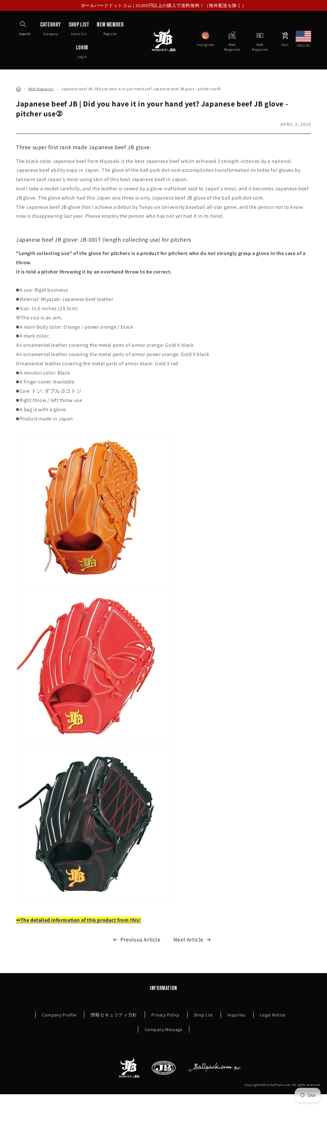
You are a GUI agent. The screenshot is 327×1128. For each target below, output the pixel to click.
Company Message (164, 1029)
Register (110, 28)
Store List (79, 28)
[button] (23, 24)
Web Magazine (41, 88)
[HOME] (18, 89)
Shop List (203, 1015)
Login (82, 51)
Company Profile (59, 1015)
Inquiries (236, 1015)
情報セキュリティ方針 (114, 1015)
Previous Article (140, 939)
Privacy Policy (165, 1015)
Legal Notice (272, 1015)
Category (50, 28)
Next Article (188, 939)
